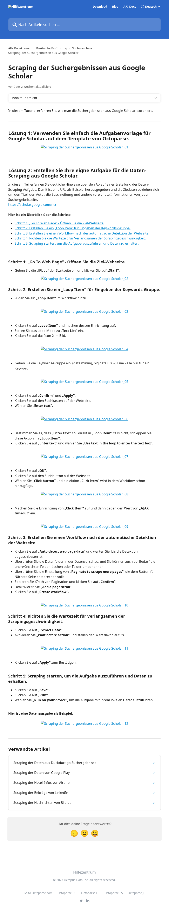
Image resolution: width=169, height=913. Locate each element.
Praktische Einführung (51, 48)
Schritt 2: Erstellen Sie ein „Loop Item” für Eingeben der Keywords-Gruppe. (72, 228)
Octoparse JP (136, 893)
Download (100, 6)
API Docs (129, 6)
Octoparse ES (113, 893)
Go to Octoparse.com (38, 893)
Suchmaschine (82, 48)
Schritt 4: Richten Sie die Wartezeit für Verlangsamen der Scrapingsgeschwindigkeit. (80, 238)
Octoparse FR (90, 893)
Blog (115, 6)
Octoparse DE (67, 893)
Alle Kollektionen (19, 48)
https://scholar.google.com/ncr (32, 204)
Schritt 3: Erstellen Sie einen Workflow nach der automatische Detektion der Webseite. (82, 233)
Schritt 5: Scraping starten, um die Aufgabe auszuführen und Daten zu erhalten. (77, 243)
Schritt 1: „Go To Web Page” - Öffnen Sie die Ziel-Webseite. (59, 223)
